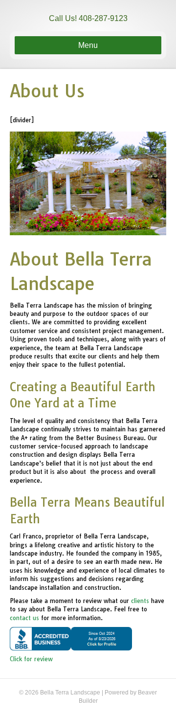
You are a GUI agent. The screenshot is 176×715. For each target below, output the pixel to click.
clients (140, 600)
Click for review (31, 659)
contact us (24, 618)
